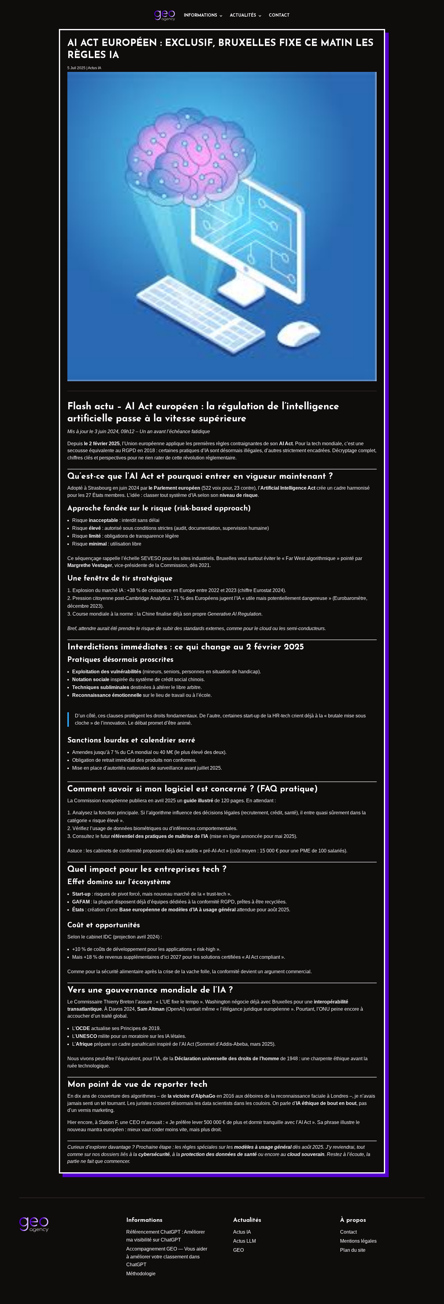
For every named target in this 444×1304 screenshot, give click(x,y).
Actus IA (94, 68)
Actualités (243, 15)
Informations (200, 15)
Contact (279, 15)
